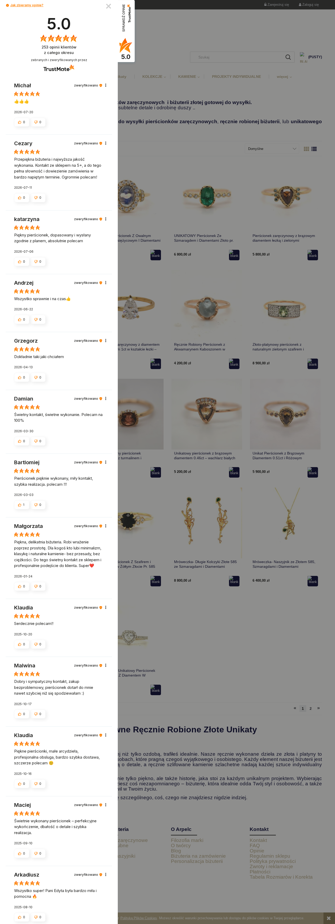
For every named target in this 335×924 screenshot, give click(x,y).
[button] (7, 5)
